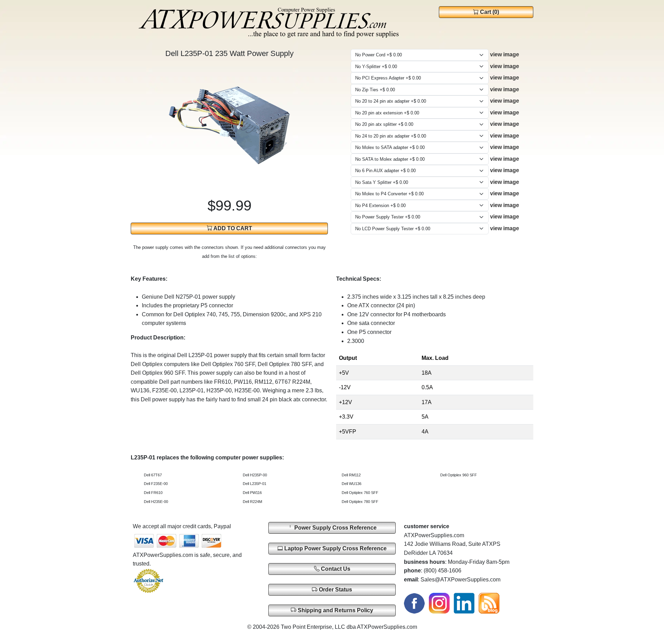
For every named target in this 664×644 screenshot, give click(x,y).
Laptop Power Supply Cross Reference (335, 548)
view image (504, 54)
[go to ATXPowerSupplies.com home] (269, 23)
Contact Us (335, 569)
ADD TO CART (232, 228)
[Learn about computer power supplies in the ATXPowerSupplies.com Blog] (489, 603)
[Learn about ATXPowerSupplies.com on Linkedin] (464, 603)
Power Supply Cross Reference (335, 528)
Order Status (334, 589)
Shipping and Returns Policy (334, 610)
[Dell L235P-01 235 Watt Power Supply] (229, 125)
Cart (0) (489, 12)
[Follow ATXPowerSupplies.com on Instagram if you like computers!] (439, 603)
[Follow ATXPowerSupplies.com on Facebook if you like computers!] (414, 603)
